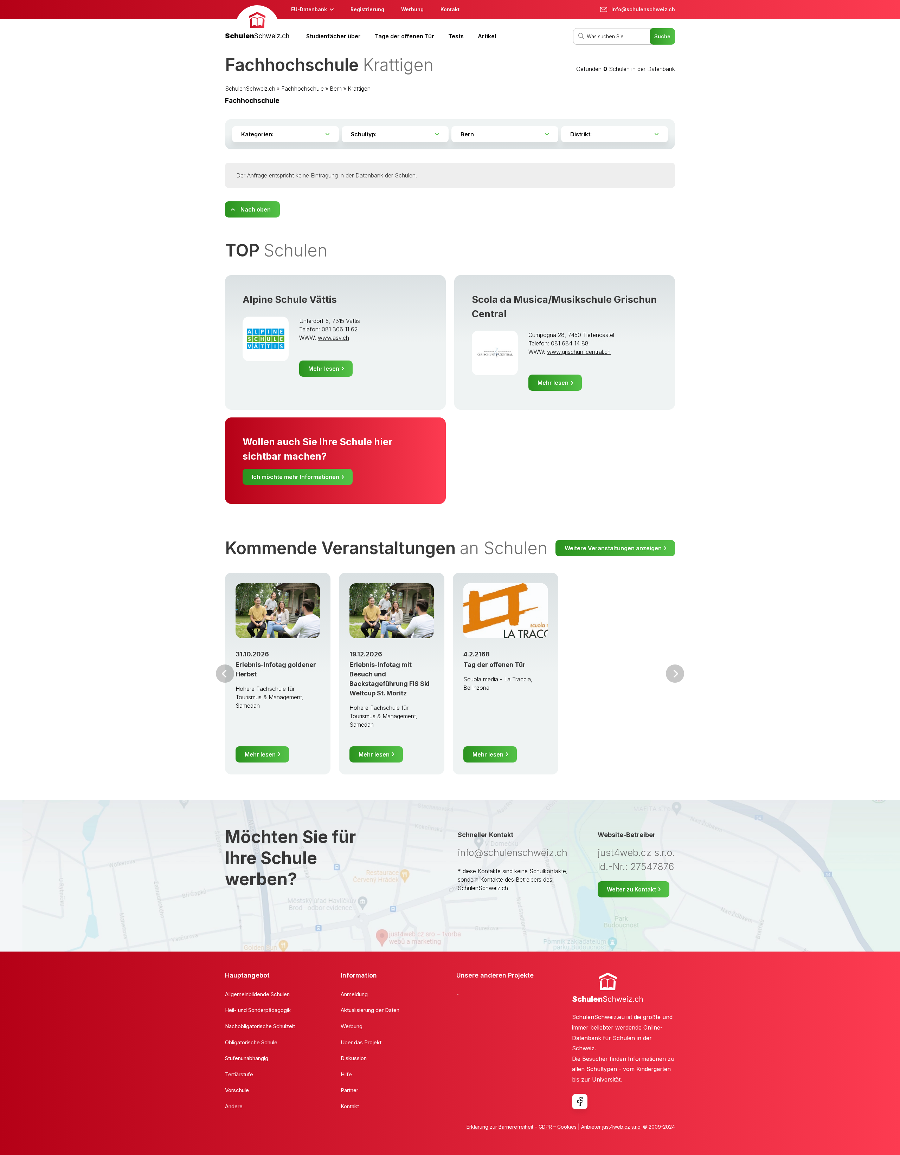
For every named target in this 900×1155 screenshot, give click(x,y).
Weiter (675, 673)
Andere (234, 1106)
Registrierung (367, 9)
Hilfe (346, 1074)
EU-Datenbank (309, 9)
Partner (349, 1090)
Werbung (412, 9)
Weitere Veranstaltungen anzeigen (613, 548)
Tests (456, 36)
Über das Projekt (361, 1042)
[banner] (257, 23)
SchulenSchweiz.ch (250, 88)
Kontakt (450, 9)
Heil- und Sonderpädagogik (258, 1010)
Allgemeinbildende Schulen (257, 994)
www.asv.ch (333, 337)
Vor (225, 673)
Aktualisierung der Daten (370, 1010)
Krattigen (359, 88)
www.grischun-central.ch (579, 351)
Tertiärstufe (239, 1074)
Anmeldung (354, 994)
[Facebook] (579, 1101)
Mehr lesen (323, 368)
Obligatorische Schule (251, 1042)
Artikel (487, 36)
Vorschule (237, 1090)
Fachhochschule (302, 88)
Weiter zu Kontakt (631, 889)
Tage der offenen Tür (404, 36)
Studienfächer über (333, 36)
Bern (336, 88)
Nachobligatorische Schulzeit (260, 1026)
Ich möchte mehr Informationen (295, 476)
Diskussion (354, 1058)
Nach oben (255, 209)
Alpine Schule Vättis (290, 299)
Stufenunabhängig (246, 1058)
